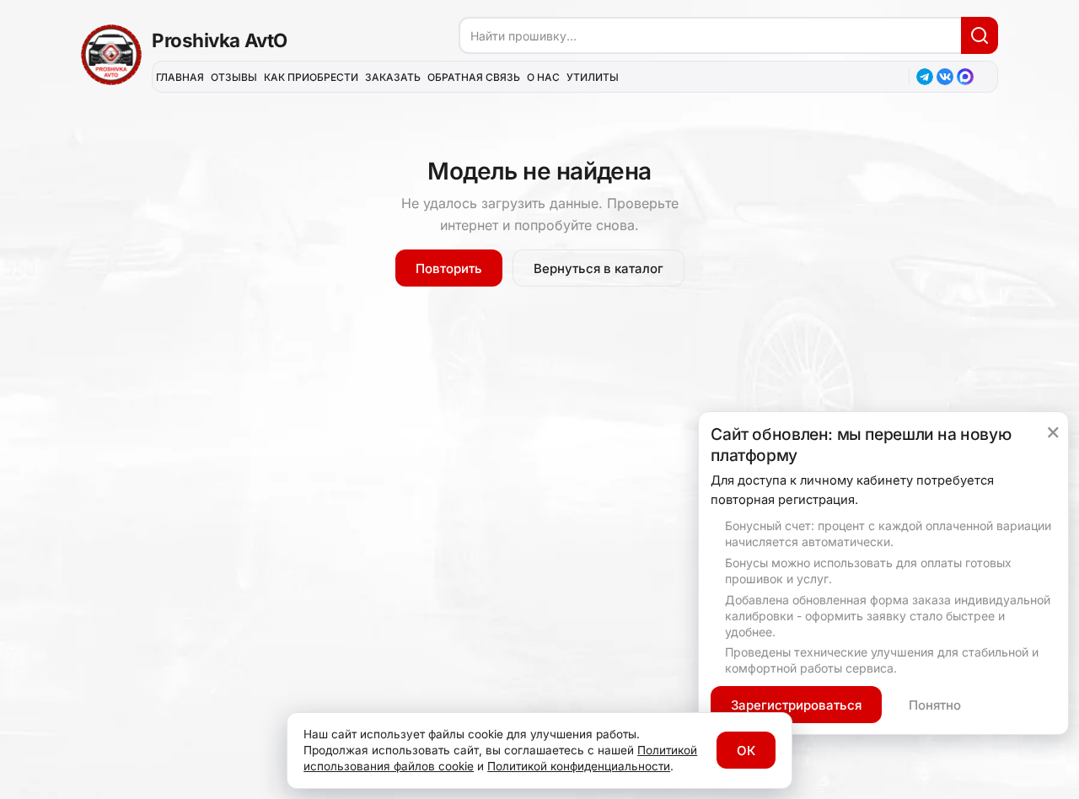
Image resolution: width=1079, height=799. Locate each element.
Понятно (935, 705)
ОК (746, 751)
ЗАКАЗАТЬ (393, 77)
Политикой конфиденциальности (578, 766)
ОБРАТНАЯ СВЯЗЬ (473, 77)
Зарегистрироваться (796, 705)
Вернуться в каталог (598, 268)
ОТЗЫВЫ (234, 77)
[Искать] (979, 35)
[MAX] (965, 76)
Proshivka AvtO (219, 40)
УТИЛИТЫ (592, 77)
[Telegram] (924, 76)
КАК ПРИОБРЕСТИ (311, 77)
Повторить (449, 268)
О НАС (543, 77)
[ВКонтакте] (945, 76)
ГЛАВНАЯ (180, 77)
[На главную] (111, 54)
